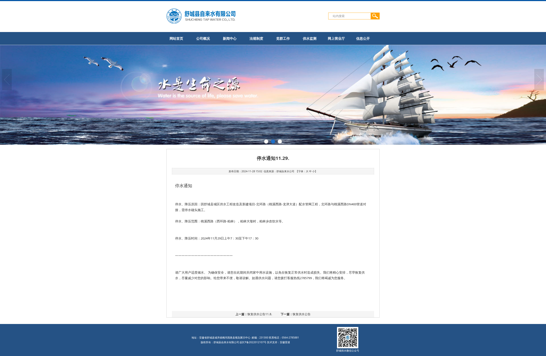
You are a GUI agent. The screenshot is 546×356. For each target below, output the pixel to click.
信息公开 (363, 38)
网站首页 (176, 38)
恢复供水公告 (302, 314)
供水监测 (310, 38)
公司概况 (203, 38)
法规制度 (256, 38)
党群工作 (283, 38)
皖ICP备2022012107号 (253, 342)
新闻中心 (230, 38)
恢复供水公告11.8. (259, 314)
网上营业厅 (336, 38)
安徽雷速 (285, 342)
